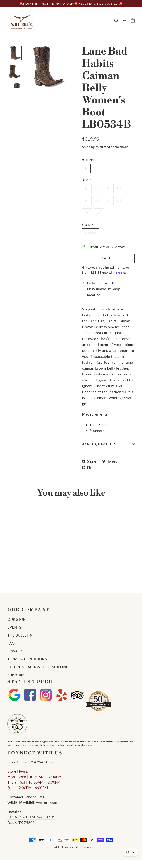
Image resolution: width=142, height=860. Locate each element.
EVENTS (14, 627)
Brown (90, 233)
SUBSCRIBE (17, 675)
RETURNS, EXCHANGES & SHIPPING (38, 667)
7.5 (119, 188)
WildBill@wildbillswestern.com (32, 802)
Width (89, 160)
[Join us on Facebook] (30, 695)
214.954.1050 (41, 762)
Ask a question (99, 444)
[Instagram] (46, 695)
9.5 (119, 200)
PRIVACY (15, 651)
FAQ (11, 643)
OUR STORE (17, 619)
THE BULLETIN (20, 635)
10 (87, 213)
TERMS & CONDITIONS (27, 659)
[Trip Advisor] (77, 695)
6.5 (97, 188)
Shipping (88, 147)
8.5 (97, 200)
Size (86, 180)
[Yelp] (61, 695)
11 (99, 213)
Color (89, 225)
